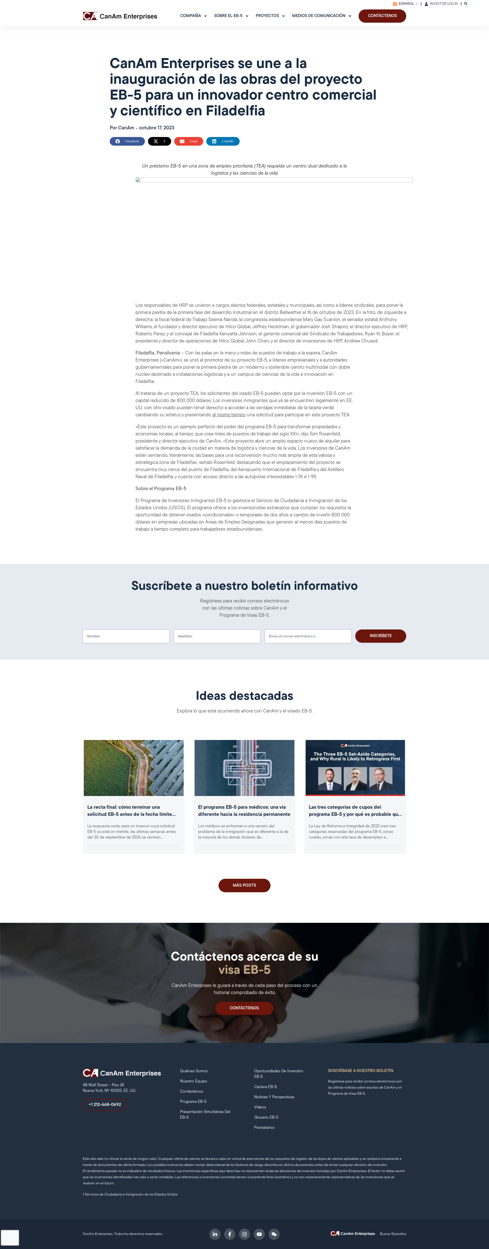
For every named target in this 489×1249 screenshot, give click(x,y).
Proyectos (267, 16)
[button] (127, 141)
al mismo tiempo (229, 415)
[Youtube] (259, 1234)
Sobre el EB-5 (228, 16)
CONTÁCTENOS (382, 16)
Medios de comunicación (318, 16)
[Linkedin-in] (215, 1234)
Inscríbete (381, 636)
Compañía (190, 16)
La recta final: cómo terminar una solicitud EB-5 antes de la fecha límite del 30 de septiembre (129, 814)
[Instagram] (244, 1234)
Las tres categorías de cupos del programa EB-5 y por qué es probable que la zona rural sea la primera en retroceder (355, 814)
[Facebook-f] (229, 1234)
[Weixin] (274, 1234)
